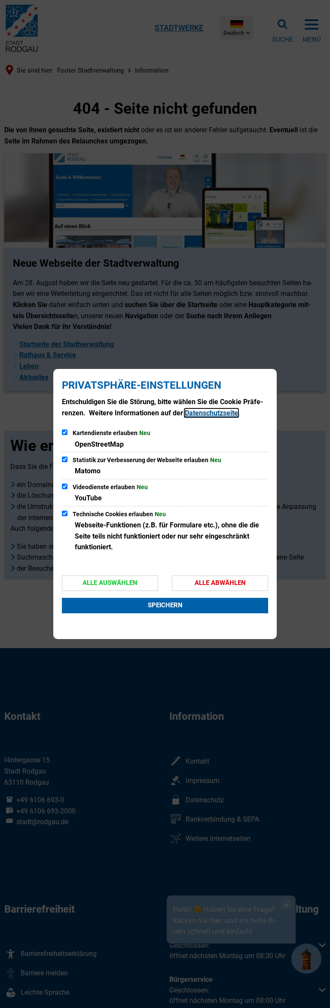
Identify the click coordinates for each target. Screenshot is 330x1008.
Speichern (165, 605)
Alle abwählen (220, 583)
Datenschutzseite (211, 413)
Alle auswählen (110, 583)
